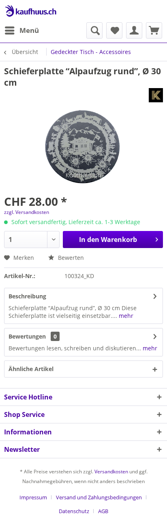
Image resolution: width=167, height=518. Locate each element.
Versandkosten (111, 471)
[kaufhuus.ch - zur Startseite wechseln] (30, 11)
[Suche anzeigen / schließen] (94, 30)
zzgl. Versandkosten (26, 212)
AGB (103, 511)
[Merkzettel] (114, 30)
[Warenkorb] (154, 30)
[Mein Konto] (134, 30)
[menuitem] (21, 30)
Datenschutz (74, 511)
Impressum (33, 497)
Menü (29, 30)
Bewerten (70, 257)
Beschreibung (27, 296)
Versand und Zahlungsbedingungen (99, 497)
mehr (125, 315)
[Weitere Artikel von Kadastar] (156, 95)
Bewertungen (27, 336)
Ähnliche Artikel (31, 369)
